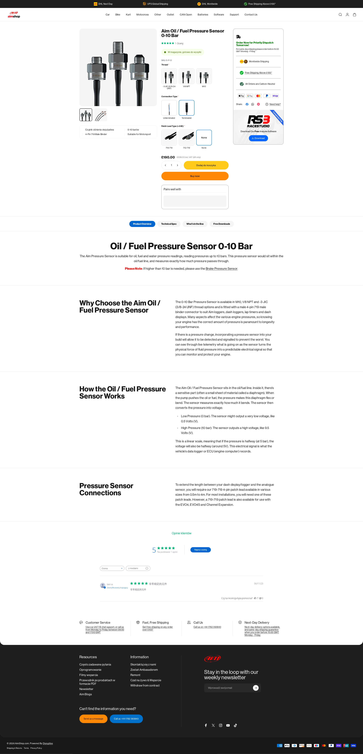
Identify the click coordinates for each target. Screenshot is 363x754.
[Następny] (149, 74)
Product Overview (142, 224)
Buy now (195, 176)
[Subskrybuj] (256, 688)
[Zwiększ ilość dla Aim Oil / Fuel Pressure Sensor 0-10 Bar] (178, 165)
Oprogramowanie (90, 669)
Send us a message (93, 718)
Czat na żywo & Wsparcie (145, 680)
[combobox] (112, 568)
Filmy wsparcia (88, 675)
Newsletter (86, 689)
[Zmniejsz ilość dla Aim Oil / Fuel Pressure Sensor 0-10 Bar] (165, 165)
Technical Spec (169, 224)
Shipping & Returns (14, 748)
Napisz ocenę (200, 549)
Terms (26, 748)
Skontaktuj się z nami (143, 664)
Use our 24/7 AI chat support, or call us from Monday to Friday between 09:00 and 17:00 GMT (105, 630)
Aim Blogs (85, 694)
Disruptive (48, 743)
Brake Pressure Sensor (222, 268)
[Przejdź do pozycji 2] (100, 114)
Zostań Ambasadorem (144, 669)
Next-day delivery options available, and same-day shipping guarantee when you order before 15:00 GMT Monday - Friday (262, 631)
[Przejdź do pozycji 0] (85, 114)
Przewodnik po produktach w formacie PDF (97, 682)
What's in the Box (195, 224)
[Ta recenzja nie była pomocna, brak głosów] (260, 598)
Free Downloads (221, 224)
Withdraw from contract (145, 685)
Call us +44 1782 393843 (126, 718)
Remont (135, 675)
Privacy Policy (36, 748)
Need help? (275, 104)
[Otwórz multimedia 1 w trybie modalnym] (118, 67)
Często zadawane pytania (95, 664)
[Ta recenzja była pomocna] (255, 598)
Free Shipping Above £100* (262, 4)
